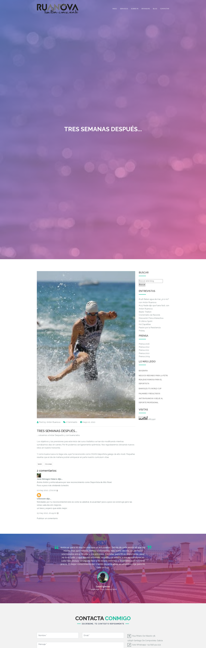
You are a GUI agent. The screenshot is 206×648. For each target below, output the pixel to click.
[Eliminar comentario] (57, 490)
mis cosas (48, 464)
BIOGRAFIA (143, 371)
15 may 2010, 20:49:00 (47, 513)
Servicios (124, 9)
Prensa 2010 (144, 353)
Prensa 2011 (144, 350)
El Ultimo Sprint (145, 321)
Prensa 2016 (144, 344)
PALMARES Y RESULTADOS (149, 394)
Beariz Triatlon (145, 312)
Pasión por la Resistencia (150, 327)
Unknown (41, 499)
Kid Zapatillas (145, 324)
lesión (40, 464)
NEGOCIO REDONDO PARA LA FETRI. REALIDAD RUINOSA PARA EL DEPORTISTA (153, 380)
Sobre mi (134, 9)
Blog (155, 9)
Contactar (164, 9)
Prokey (142, 331)
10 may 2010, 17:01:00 (46, 490)
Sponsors (145, 9)
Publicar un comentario (47, 518)
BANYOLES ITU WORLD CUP (150, 389)
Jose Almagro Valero (47, 479)
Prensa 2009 (144, 356)
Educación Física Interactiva (151, 318)
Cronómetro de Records (149, 315)
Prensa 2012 (144, 347)
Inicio (115, 9)
